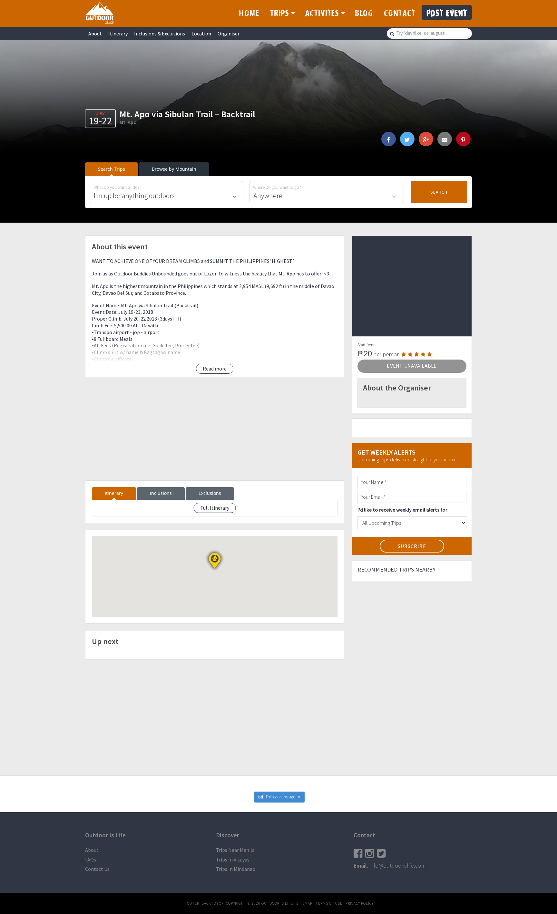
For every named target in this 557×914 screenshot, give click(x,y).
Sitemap (304, 903)
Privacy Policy (360, 903)
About (95, 33)
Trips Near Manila (235, 850)
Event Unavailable (412, 366)
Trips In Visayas (232, 859)
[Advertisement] (214, 429)
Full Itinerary (214, 508)
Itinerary (118, 33)
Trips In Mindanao (235, 869)
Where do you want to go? (277, 187)
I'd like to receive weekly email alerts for (402, 509)
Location (201, 33)
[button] (215, 560)
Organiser (228, 33)
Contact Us (97, 869)
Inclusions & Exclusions (159, 33)
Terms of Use (329, 903)
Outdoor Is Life (99, 13)
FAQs (90, 859)
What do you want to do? (116, 187)
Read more (215, 368)
